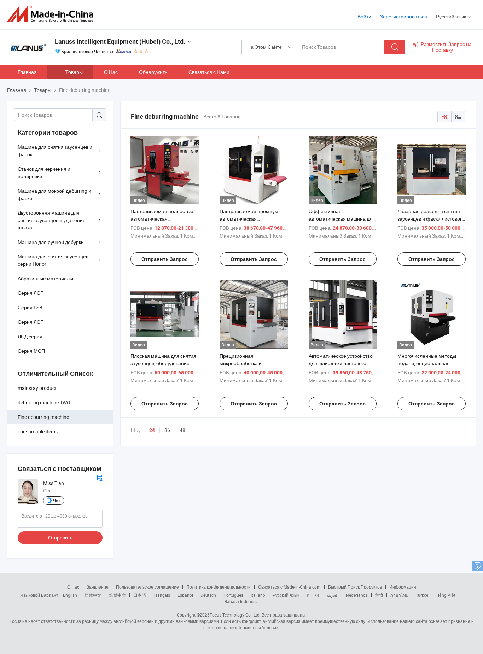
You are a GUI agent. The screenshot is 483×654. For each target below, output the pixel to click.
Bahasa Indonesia (242, 601)
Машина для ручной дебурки (51, 242)
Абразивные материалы (45, 278)
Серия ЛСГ (30, 322)
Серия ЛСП (31, 293)
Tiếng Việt (445, 595)
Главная (27, 72)
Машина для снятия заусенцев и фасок (55, 151)
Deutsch (208, 595)
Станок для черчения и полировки (44, 172)
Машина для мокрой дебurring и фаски (54, 194)
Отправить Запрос (164, 259)
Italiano (258, 595)
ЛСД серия (30, 336)
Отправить (60, 537)
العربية (332, 595)
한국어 (313, 595)
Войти (364, 16)
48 (182, 430)
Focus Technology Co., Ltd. (235, 615)
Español (185, 595)
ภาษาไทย (399, 595)
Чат (56, 500)
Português (233, 595)
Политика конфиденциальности (218, 587)
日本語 (139, 595)
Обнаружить (153, 72)
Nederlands (357, 595)
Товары (74, 72)
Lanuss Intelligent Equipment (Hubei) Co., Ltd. (120, 41)
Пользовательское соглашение (147, 587)
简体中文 (93, 595)
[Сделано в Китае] (52, 14)
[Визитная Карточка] (100, 477)
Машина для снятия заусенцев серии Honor (53, 260)
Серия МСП (31, 351)
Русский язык (286, 595)
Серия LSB (30, 307)
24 (152, 430)
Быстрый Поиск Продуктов (355, 587)
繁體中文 (117, 595)
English (70, 595)
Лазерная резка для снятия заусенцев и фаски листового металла (431, 218)
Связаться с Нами (208, 72)
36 (167, 430)
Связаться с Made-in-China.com (289, 587)
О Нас (111, 72)
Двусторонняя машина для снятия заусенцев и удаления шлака (52, 220)
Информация (402, 587)
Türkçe (422, 595)
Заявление (98, 587)
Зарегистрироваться (403, 16)
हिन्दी (379, 595)
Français (161, 595)
